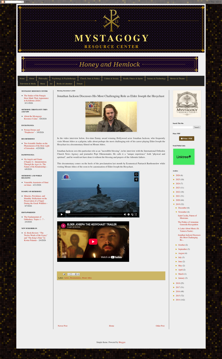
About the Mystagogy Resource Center (33, 117)
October (181, 244)
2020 (178, 200)
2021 (178, 196)
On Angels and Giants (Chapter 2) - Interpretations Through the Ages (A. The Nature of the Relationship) (35, 163)
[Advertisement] (111, 302)
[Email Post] (64, 274)
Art (51, 83)
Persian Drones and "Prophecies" (32, 131)
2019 (178, 204)
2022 (178, 191)
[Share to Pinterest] (78, 274)
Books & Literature (64, 83)
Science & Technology (156, 78)
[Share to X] (73, 274)
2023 (178, 187)
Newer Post (62, 325)
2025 (178, 179)
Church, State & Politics (90, 78)
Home (22, 78)
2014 (178, 299)
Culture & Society (111, 78)
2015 (178, 295)
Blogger (122, 342)
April (180, 269)
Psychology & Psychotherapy (64, 78)
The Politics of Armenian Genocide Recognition (188, 223)
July (180, 257)
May (180, 265)
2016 (178, 291)
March (181, 273)
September (182, 249)
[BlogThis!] (71, 274)
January (181, 278)
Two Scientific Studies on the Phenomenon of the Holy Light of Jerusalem (36, 145)
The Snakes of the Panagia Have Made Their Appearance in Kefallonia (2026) (36, 98)
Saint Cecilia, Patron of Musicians (187, 216)
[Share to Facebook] (76, 274)
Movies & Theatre (177, 78)
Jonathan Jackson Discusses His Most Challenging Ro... (189, 237)
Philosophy (43, 78)
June (180, 261)
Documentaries (75, 278)
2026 (178, 175)
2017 (178, 287)
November (182, 211)
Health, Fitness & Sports (133, 78)
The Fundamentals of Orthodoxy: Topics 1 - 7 (33, 218)
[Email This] (68, 274)
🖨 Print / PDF (186, 138)
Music (42, 83)
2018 (178, 283)
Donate (80, 83)
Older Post (160, 325)
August (181, 253)
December (182, 207)
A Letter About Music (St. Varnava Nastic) (188, 229)
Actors (66, 278)
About (31, 78)
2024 (178, 183)
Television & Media (28, 83)
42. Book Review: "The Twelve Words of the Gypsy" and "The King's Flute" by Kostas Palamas (36, 236)
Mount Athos (87, 278)
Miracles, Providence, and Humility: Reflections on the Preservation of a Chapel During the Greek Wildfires (35, 200)
